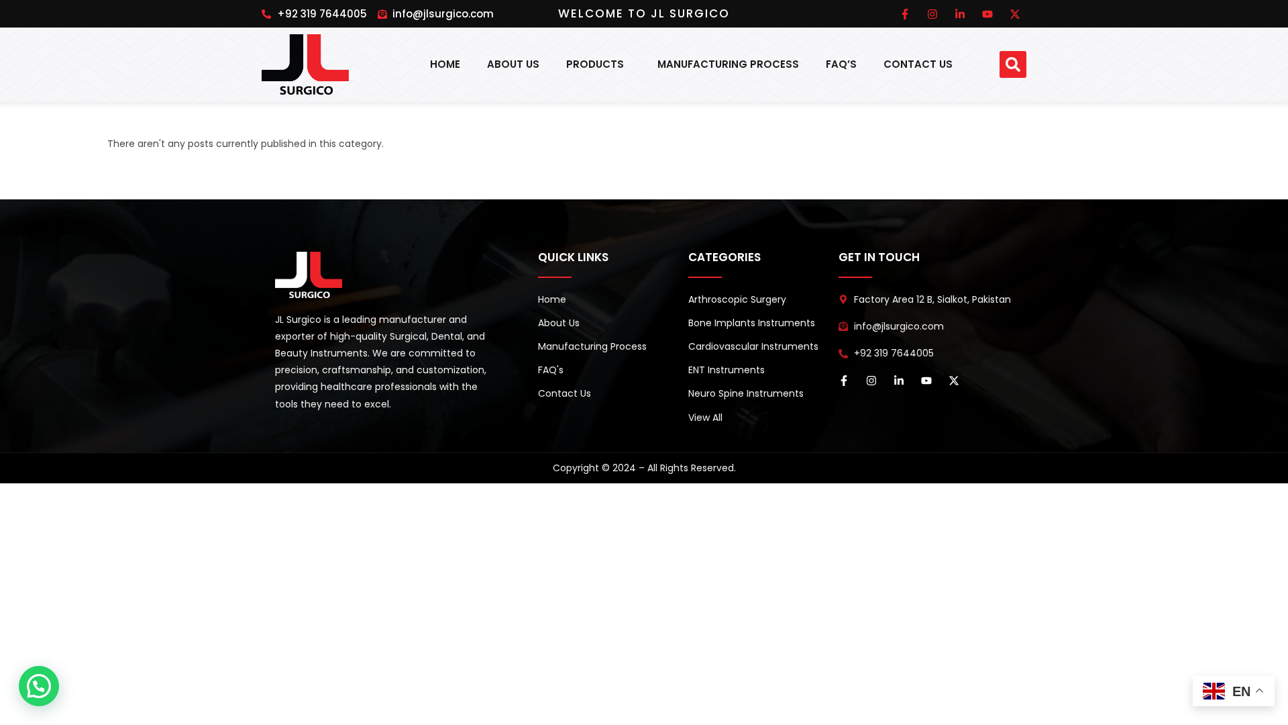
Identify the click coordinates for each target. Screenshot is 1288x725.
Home (445, 64)
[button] (1013, 64)
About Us (513, 64)
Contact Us (918, 64)
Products (595, 64)
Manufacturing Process (728, 64)
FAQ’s (841, 64)
